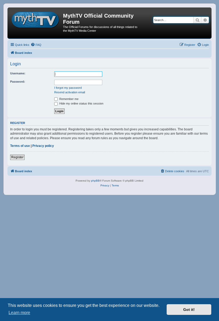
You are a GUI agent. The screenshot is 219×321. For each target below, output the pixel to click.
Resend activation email (69, 92)
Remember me (68, 99)
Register (17, 157)
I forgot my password (68, 87)
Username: (17, 73)
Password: (17, 81)
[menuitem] (36, 45)
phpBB (95, 180)
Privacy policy (43, 146)
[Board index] (36, 19)
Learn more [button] (19, 312)
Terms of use (20, 146)
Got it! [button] (189, 309)
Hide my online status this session (80, 103)
